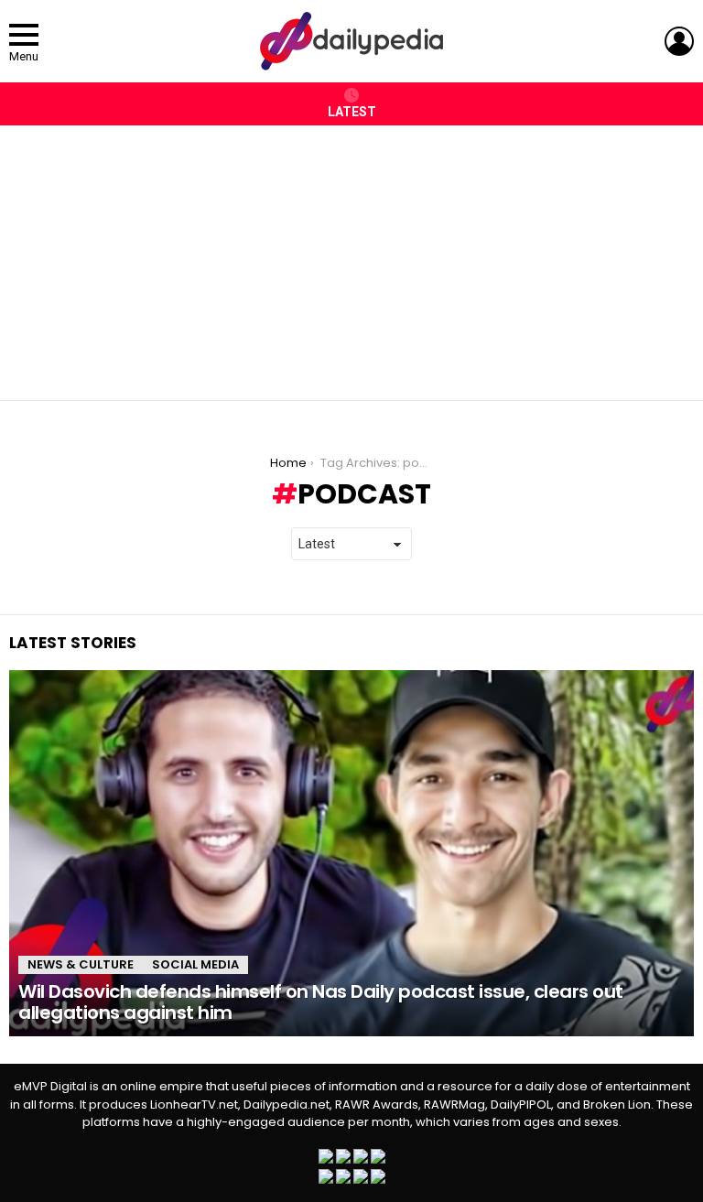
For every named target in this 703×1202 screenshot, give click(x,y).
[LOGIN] (679, 41)
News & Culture (80, 964)
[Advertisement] (351, 253)
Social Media (195, 964)
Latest (352, 111)
